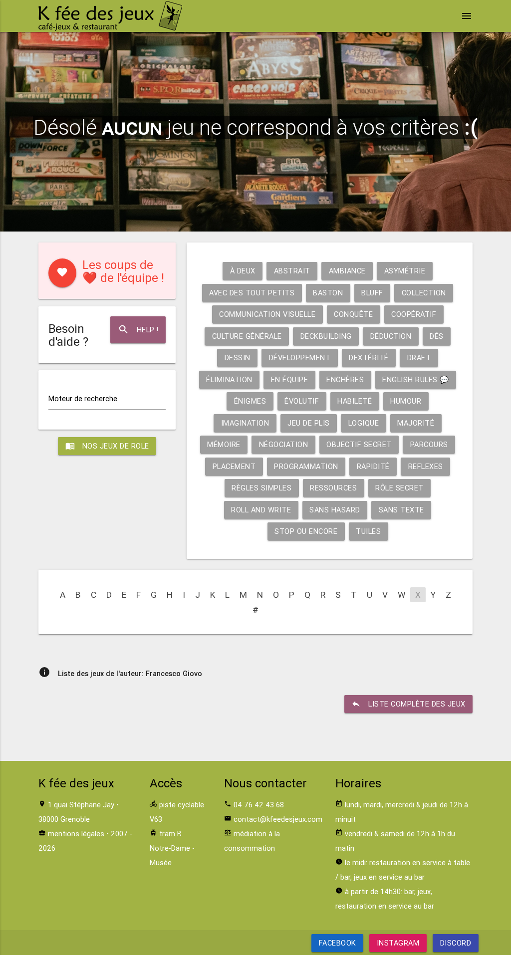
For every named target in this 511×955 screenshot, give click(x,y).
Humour (405, 401)
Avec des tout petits (251, 292)
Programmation (306, 466)
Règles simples (261, 487)
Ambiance (347, 270)
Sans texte (401, 509)
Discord (455, 943)
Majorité (415, 423)
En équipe (289, 379)
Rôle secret (399, 487)
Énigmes (250, 401)
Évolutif (301, 401)
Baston (328, 292)
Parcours (429, 444)
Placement (234, 466)
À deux (243, 270)
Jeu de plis (308, 423)
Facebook (337, 943)
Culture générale (247, 336)
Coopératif (413, 314)
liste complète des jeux (408, 704)
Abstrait (292, 270)
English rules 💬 (415, 379)
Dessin (238, 357)
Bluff (372, 292)
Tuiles (368, 531)
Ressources (333, 487)
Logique (363, 423)
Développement (300, 357)
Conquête (353, 314)
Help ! (138, 329)
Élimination (229, 379)
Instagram (398, 943)
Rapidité (373, 466)
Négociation (283, 444)
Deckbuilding (326, 336)
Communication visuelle (267, 314)
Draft (419, 357)
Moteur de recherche (82, 398)
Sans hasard (334, 509)
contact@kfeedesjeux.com (278, 819)
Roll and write (261, 509)
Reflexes (425, 466)
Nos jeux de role (107, 446)
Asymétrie (405, 270)
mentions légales (76, 833)
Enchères (345, 379)
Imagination (245, 423)
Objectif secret (359, 444)
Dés (437, 336)
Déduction (391, 336)
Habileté (354, 401)
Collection (424, 292)
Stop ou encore (305, 531)
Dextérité (369, 357)
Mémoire (224, 444)
